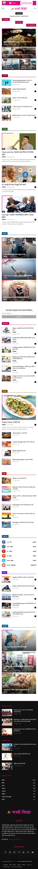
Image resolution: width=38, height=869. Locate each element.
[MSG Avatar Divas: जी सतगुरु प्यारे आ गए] (19, 290)
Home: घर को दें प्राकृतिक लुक (19, 98)
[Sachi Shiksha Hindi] (19, 811)
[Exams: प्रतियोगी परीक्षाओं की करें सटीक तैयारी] (6, 588)
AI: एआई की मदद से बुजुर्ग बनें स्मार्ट (14, 184)
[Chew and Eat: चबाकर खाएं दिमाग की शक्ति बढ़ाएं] (19, 141)
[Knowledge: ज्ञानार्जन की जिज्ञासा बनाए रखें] (6, 507)
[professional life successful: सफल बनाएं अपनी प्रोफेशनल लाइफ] (6, 614)
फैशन (26, 626)
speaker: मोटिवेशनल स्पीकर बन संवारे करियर (23, 577)
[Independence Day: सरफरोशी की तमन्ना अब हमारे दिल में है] (7, 731)
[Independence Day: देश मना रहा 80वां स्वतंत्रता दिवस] (7, 712)
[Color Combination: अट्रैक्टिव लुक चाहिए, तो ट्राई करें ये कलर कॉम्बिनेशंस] (6, 369)
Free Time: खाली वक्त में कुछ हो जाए (14, 254)
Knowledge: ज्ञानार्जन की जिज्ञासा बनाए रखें (23, 504)
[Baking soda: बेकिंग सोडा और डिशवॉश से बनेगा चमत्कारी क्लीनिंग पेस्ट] (6, 359)
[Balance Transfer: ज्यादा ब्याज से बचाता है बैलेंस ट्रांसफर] (6, 597)
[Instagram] (10, 852)
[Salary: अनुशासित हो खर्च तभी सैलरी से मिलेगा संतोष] (6, 330)
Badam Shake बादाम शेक (19, 450)
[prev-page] (3, 124)
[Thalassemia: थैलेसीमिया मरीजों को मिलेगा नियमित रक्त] (19, 661)
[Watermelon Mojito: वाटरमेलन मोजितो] (6, 462)
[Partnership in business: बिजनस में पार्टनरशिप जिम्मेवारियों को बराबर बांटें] (6, 83)
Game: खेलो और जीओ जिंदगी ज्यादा (22, 754)
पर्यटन (22, 63)
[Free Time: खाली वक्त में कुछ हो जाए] (19, 248)
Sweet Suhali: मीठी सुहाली (19, 89)
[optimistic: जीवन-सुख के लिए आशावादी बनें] (19, 683)
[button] (3, 8)
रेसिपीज (5, 39)
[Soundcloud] (23, 852)
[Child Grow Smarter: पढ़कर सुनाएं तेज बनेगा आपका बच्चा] (19, 55)
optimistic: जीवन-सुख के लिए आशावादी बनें (16, 690)
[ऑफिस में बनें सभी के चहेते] (7, 766)
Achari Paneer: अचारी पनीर (20, 433)
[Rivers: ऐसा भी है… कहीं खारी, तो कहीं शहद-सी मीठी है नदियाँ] (6, 498)
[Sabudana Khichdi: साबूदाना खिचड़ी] (19, 39)
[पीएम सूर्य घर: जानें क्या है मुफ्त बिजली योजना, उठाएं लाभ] (7, 747)
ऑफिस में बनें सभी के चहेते (19, 763)
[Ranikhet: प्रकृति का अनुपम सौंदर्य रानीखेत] (27, 64)
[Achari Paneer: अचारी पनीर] (6, 435)
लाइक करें (34, 542)
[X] (28, 852)
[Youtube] (32, 852)
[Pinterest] (19, 852)
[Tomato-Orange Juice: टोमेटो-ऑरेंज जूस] (6, 444)
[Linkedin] (14, 852)
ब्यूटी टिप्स (12, 626)
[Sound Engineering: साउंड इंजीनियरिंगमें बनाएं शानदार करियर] (6, 605)
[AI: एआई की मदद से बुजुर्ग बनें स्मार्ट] (19, 173)
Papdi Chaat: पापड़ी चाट (11, 422)
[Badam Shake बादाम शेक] (6, 453)
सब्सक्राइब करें (33, 565)
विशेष (4, 473)
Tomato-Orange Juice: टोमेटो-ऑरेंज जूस (23, 442)
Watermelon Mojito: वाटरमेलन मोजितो (23, 459)
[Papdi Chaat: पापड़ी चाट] (19, 407)
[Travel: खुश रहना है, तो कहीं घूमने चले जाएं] (6, 109)
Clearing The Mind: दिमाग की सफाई (14, 647)
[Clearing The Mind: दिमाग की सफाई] (19, 640)
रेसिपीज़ (4, 391)
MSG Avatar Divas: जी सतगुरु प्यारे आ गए (16, 297)
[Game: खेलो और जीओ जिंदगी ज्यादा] (7, 756)
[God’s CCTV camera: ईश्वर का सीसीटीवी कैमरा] (19, 269)
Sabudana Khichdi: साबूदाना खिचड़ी (19, 16)
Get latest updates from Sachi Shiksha (19, 310)
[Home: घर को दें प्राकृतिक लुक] (6, 100)
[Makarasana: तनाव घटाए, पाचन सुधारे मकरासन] (6, 117)
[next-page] (6, 124)
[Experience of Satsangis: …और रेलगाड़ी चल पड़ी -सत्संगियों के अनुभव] (10, 64)
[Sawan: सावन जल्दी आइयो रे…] (6, 480)
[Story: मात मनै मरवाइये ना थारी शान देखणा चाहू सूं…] (6, 516)
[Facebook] (5, 852)
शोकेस (3, 149)
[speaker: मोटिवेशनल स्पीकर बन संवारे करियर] (6, 579)
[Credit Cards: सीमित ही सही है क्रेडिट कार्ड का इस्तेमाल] (6, 340)
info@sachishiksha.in (15, 839)
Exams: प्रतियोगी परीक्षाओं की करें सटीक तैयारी (23, 586)
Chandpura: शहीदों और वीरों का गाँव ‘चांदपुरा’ (23, 522)
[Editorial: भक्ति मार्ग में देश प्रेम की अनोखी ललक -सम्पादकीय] (6, 489)
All (21, 391)
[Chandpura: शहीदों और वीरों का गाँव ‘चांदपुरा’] (6, 525)
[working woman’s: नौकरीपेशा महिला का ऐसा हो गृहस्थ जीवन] (6, 349)
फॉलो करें (34, 546)
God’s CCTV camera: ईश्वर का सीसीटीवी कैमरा (17, 276)
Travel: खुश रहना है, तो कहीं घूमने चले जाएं (22, 106)
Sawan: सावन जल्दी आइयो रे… (20, 478)
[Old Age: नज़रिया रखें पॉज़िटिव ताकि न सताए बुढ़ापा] (19, 204)
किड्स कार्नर (6, 52)
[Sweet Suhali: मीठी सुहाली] (6, 91)
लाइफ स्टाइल (20, 626)
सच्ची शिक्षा (5, 44)
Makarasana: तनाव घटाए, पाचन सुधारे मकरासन (24, 115)
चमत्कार (5, 59)
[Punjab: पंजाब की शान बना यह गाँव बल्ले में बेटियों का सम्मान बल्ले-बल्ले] (6, 378)
